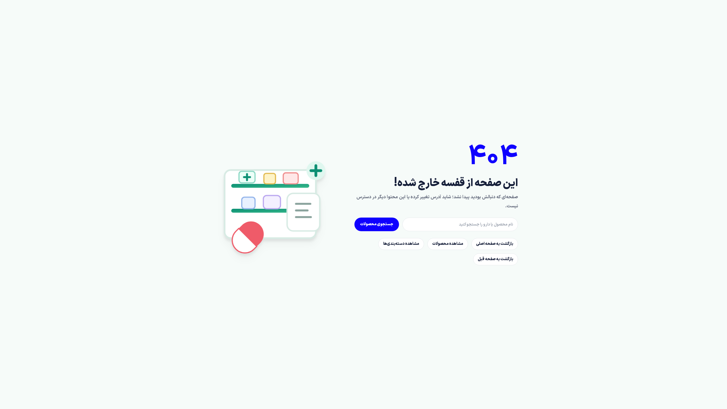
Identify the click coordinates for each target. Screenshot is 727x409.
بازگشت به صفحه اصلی (494, 244)
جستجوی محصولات (376, 224)
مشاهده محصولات (447, 244)
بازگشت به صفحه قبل (495, 259)
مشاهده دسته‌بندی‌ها (401, 244)
